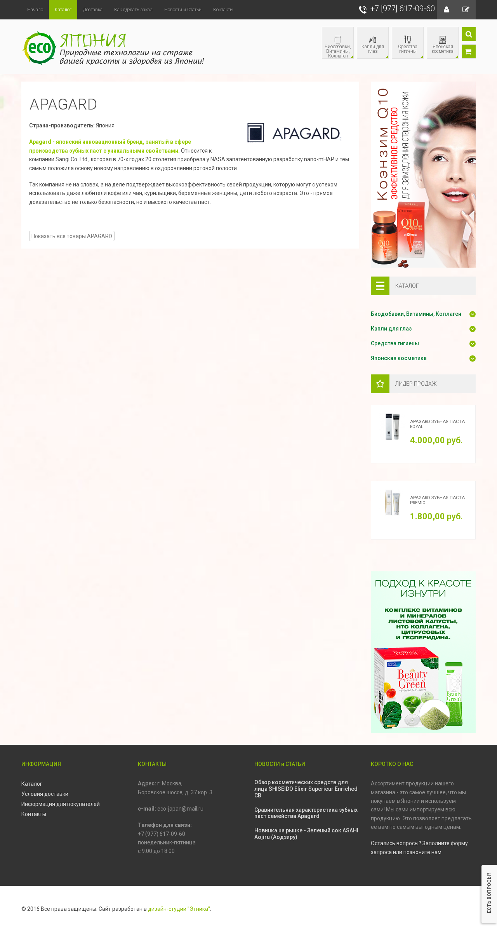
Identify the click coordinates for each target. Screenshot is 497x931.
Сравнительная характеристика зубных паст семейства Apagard (306, 813)
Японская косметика (440, 51)
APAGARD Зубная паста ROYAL (437, 424)
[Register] (466, 9)
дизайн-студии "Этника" (179, 909)
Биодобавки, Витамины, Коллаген (336, 51)
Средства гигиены (404, 51)
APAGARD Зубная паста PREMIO (437, 500)
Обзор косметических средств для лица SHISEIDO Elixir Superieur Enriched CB (306, 789)
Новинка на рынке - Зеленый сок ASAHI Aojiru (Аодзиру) (306, 833)
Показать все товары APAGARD (71, 236)
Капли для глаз (370, 51)
